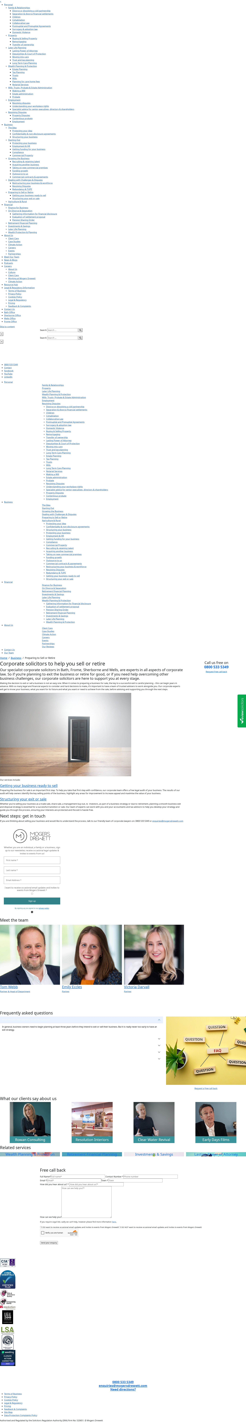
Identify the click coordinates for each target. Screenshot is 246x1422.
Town (104, 1180)
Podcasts (8, 263)
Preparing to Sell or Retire (20, 192)
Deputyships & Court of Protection (29, 53)
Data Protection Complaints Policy (20, 1415)
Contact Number (114, 1176)
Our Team (9, 652)
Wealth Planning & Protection (22, 66)
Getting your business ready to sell (29, 195)
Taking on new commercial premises (30, 167)
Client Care (13, 238)
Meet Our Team (11, 257)
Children (16, 17)
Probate (16, 97)
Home (3, 658)
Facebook (8, 370)
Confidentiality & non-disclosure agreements (34, 133)
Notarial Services (20, 84)
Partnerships (14, 253)
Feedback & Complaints (19, 306)
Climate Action (15, 244)
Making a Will (18, 90)
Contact (8, 367)
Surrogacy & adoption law (25, 29)
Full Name (45, 1176)
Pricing (11, 303)
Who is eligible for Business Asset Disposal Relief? (26, 1058)
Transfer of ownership (23, 44)
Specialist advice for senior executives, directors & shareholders (43, 109)
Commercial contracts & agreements (30, 177)
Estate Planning (19, 69)
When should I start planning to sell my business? (26, 1019)
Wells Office (10, 318)
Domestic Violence (21, 32)
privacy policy (44, 908)
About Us (8, 235)
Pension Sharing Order (23, 220)
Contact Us (9, 309)
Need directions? (123, 1389)
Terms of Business (17, 290)
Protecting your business (24, 143)
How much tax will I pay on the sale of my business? (27, 1045)
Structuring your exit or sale (25, 198)
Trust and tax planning (23, 60)
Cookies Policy (15, 297)
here (114, 1222)
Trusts (15, 75)
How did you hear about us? (54, 1184)
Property (12, 35)
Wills (14, 78)
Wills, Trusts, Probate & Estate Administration (30, 87)
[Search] (80, 330)
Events (11, 250)
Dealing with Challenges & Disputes (25, 180)
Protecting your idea (22, 130)
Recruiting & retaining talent (26, 161)
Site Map (8, 1412)
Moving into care (20, 57)
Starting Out (14, 140)
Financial (8, 204)
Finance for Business (18, 207)
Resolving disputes (21, 103)
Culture (11, 272)
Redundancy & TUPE (22, 189)
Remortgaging (19, 41)
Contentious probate (22, 118)
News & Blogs (10, 260)
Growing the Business (18, 158)
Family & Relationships (19, 7)
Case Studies (14, 241)
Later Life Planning (17, 47)
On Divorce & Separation (20, 210)
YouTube (8, 373)
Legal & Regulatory (17, 300)
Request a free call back (205, 1088)
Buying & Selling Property (24, 38)
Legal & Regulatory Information (19, 287)
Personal (8, 4)
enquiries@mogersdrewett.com (167, 821)
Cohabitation (18, 20)
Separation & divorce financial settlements (32, 13)
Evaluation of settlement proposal (28, 217)
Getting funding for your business (28, 149)
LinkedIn (8, 376)
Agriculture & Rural (17, 201)
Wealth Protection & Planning (22, 232)
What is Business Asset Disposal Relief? (21, 1052)
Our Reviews (48, 646)
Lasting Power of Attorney (25, 50)
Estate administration (22, 93)
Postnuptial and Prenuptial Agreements (31, 26)
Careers (12, 247)
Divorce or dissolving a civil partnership (31, 10)
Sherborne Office (12, 315)
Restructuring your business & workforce (32, 183)
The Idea (12, 127)
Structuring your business (25, 137)
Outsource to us (20, 173)
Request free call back (216, 671)
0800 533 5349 (11, 364)
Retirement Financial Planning (22, 223)
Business (8, 124)
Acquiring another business (25, 164)
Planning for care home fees (26, 81)
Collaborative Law (20, 23)
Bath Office (9, 312)
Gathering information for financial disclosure (34, 213)
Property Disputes (21, 115)
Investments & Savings (19, 226)
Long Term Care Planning (24, 63)
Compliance (18, 152)
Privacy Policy (14, 293)
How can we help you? (50, 1217)
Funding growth (20, 170)
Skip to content (7, 326)
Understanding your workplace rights (30, 106)
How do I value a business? (15, 1038)
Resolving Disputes (17, 112)
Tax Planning (18, 72)
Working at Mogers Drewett (21, 278)
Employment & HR (21, 146)
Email (43, 1180)
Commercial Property (22, 155)
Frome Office (10, 321)
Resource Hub (11, 284)
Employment (14, 100)
